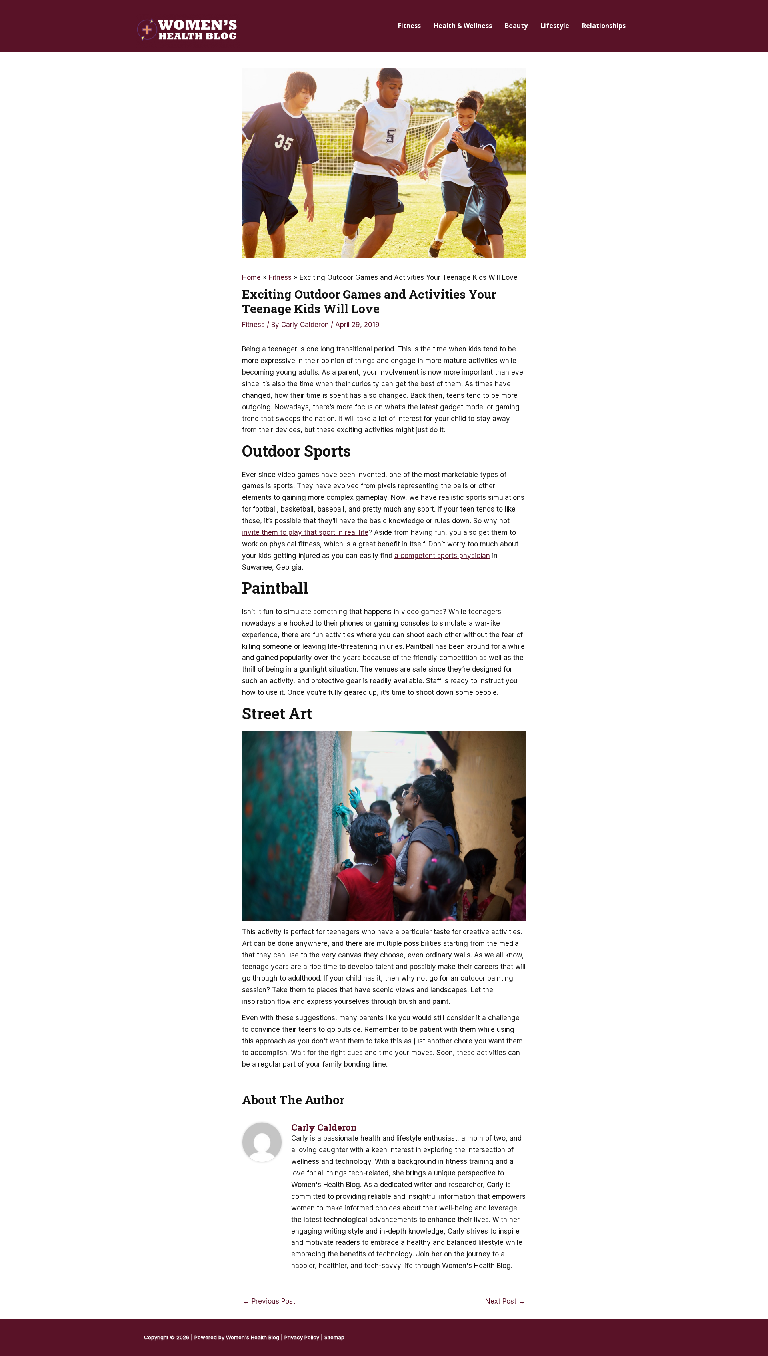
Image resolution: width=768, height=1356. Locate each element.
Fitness (253, 325)
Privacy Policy (301, 1337)
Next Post (505, 1301)
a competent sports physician (442, 556)
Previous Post (269, 1301)
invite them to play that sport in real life (305, 532)
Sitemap (334, 1337)
